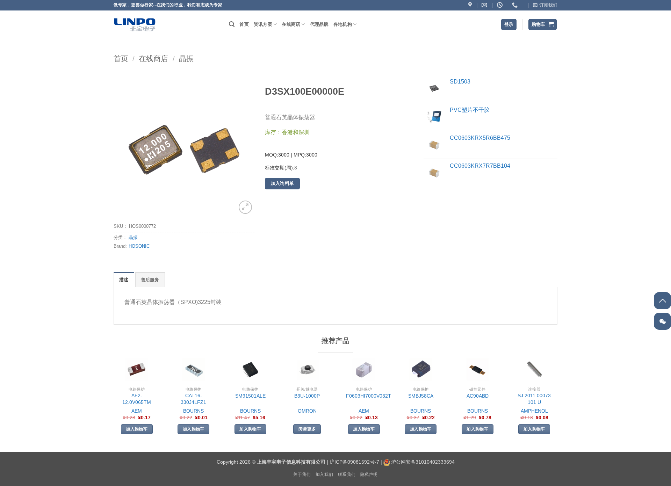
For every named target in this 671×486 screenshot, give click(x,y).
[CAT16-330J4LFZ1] (193, 369)
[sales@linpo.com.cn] (485, 5)
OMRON (307, 411)
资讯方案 (263, 24)
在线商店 (291, 24)
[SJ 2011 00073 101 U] (534, 369)
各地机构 (342, 24)
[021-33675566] (515, 5)
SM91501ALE (250, 396)
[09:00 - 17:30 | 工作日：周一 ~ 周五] (500, 5)
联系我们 (346, 474)
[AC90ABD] (477, 369)
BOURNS (193, 411)
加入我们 (324, 474)
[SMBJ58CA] (420, 369)
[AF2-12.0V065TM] (136, 369)
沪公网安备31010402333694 (423, 462)
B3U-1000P (307, 396)
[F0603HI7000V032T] (363, 369)
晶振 (186, 59)
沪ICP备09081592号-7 (354, 462)
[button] (545, 5)
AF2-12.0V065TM (136, 399)
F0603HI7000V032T (368, 396)
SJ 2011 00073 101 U (534, 399)
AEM (136, 411)
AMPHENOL (534, 411)
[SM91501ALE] (250, 369)
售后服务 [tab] (150, 279)
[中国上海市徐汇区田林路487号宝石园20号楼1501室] (471, 5)
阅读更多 (307, 429)
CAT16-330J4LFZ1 (193, 399)
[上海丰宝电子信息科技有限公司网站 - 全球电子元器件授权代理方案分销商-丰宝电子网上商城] (135, 24)
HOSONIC (139, 246)
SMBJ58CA (420, 396)
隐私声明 (369, 474)
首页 (244, 24)
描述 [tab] (124, 279)
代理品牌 (319, 24)
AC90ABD (478, 396)
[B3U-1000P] (307, 369)
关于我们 (302, 474)
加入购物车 (136, 429)
